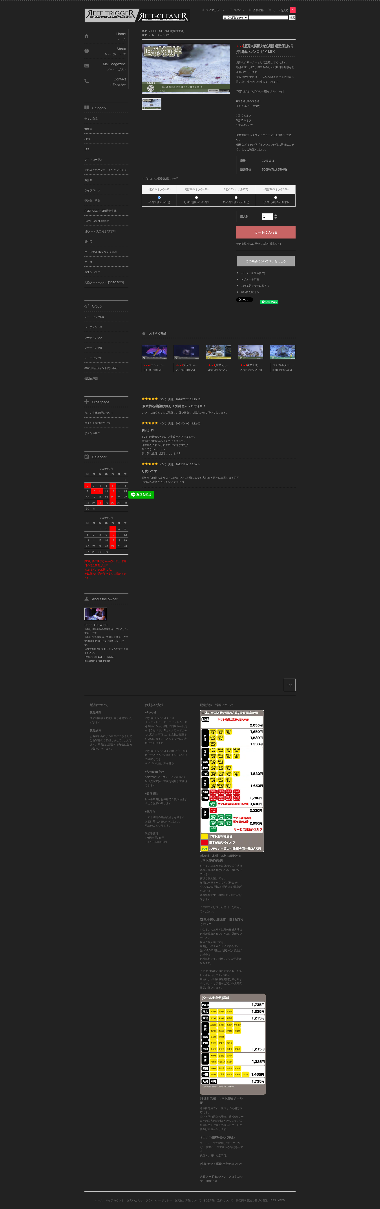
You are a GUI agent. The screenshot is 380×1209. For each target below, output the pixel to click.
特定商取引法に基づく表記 (252, 1200)
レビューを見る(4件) (253, 273)
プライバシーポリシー (159, 1200)
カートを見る (283, 10)
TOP (144, 31)
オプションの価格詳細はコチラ (160, 178)
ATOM (281, 1200)
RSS (273, 1200)
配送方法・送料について (218, 1200)
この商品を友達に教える (255, 285)
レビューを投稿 (250, 279)
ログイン (239, 10)
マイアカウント (215, 10)
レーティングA (161, 35)
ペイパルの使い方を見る (159, 763)
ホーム (99, 1200)
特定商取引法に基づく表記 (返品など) (258, 243)
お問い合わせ (135, 1200)
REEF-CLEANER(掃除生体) (167, 31)
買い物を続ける (250, 292)
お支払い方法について (188, 1200)
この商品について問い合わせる (266, 261)
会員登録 (258, 10)
